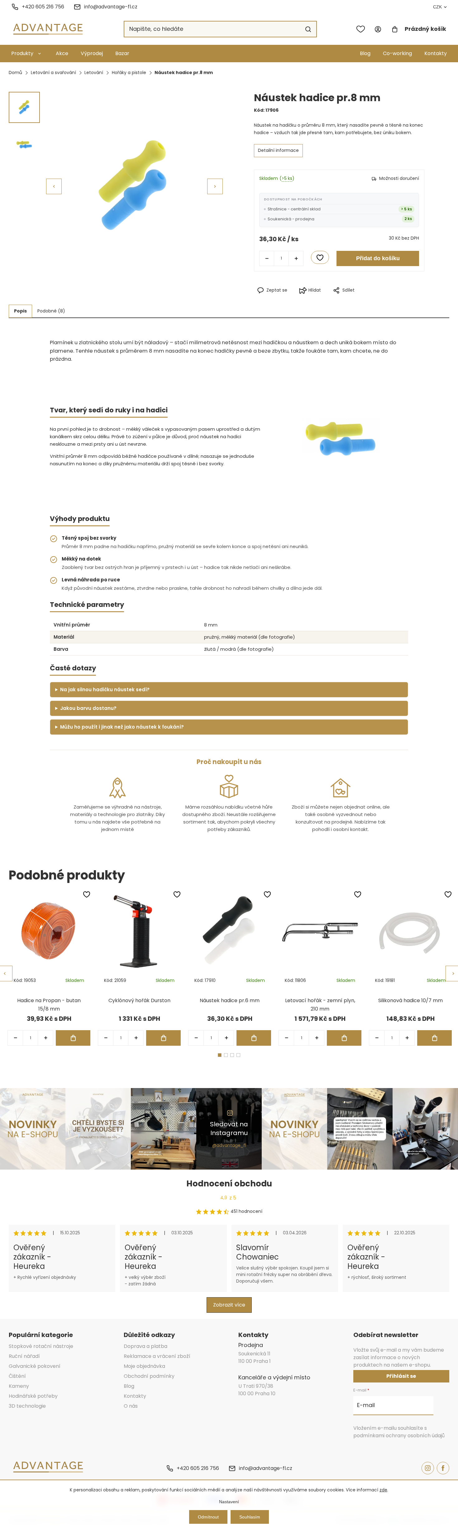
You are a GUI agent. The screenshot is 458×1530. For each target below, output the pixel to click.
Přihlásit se (401, 1376)
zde (383, 1490)
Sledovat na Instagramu (229, 1128)
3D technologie (27, 1406)
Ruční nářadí (24, 1356)
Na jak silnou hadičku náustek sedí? (105, 689)
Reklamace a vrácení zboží (157, 1356)
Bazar (122, 53)
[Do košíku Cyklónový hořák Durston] (163, 1038)
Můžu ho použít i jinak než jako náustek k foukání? (122, 727)
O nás (131, 1406)
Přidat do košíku (378, 258)
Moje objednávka (144, 1366)
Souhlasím (249, 1516)
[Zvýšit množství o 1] (296, 258)
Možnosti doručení (399, 178)
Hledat (308, 29)
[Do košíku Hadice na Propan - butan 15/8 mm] (73, 1038)
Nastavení (229, 1501)
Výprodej (92, 53)
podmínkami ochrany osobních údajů (399, 1435)
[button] (215, 186)
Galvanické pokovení (34, 1366)
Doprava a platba (145, 1346)
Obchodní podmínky (149, 1376)
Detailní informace (278, 150)
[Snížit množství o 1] (267, 258)
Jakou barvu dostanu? (88, 708)
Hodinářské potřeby (33, 1396)
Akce (62, 53)
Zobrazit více (229, 1304)
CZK (437, 6)
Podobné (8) (51, 311)
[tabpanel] (48, 968)
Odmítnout (208, 1516)
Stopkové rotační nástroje (41, 1346)
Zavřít (366, 301)
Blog (365, 53)
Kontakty (435, 53)
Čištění (17, 1376)
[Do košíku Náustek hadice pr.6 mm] (253, 1038)
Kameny (19, 1386)
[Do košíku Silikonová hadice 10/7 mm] (434, 1038)
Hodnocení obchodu (229, 1183)
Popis (20, 311)
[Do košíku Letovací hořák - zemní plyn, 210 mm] (344, 1038)
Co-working (397, 53)
